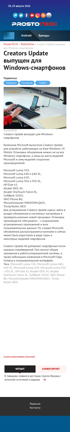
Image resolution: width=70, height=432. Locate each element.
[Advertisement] (35, 322)
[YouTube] (32, 15)
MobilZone (13, 92)
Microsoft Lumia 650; (27, 268)
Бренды (44, 35)
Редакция (35, 403)
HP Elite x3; (22, 271)
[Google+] (37, 15)
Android (26, 35)
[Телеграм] (15, 15)
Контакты (35, 407)
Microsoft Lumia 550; (23, 264)
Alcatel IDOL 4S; (40, 271)
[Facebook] (26, 15)
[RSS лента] (43, 15)
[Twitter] (21, 15)
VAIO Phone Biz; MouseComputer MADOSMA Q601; (34, 277)
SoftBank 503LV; (39, 275)
